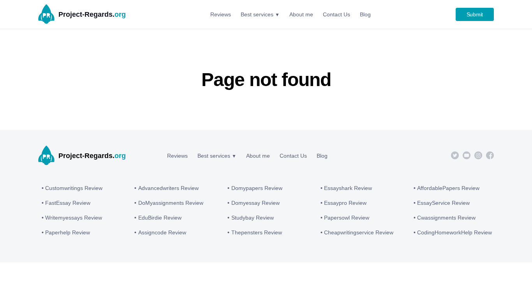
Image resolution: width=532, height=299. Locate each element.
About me (258, 156)
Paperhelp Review (67, 232)
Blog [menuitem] (365, 14)
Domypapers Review (256, 188)
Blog (322, 156)
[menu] (290, 14)
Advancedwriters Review (168, 188)
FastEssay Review (67, 203)
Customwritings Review (73, 188)
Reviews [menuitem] (220, 14)
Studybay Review (252, 218)
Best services (213, 156)
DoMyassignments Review (170, 203)
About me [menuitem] (301, 14)
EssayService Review (443, 203)
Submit (475, 14)
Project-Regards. (92, 14)
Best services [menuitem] (257, 14)
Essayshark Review (348, 188)
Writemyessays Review (73, 218)
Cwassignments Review (446, 218)
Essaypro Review (345, 203)
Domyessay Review (255, 203)
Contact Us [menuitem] (336, 14)
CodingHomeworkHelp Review (454, 232)
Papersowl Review (346, 218)
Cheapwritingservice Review (358, 232)
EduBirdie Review (159, 218)
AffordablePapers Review (448, 188)
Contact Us (293, 156)
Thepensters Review (256, 232)
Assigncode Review (162, 232)
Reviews (177, 156)
